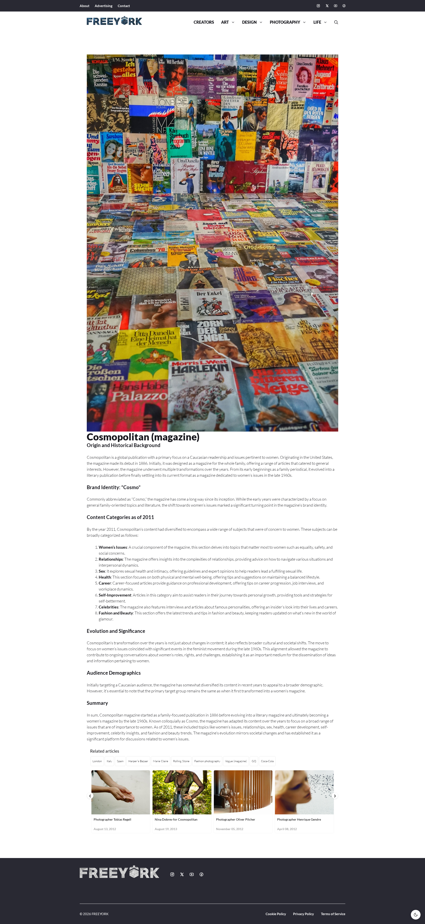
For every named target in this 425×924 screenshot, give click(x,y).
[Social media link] (318, 6)
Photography (285, 22)
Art (225, 22)
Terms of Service (333, 914)
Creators (204, 22)
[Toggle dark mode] (416, 915)
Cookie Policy (276, 914)
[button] (334, 22)
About (84, 6)
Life (317, 22)
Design (249, 22)
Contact (124, 6)
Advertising (103, 6)
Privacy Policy (303, 914)
